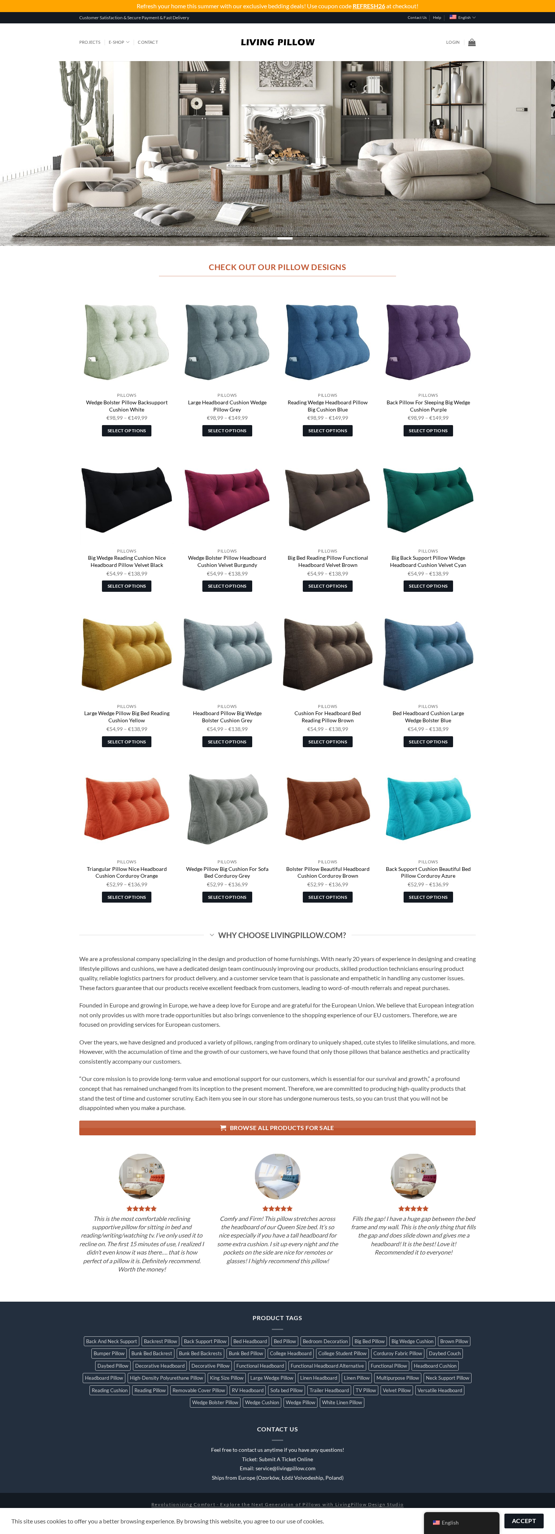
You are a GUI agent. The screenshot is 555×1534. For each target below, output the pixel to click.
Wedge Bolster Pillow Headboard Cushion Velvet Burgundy (227, 561)
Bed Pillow (285, 1341)
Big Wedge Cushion (412, 1341)
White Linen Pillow (342, 1402)
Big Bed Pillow (370, 1341)
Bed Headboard (250, 1341)
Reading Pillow (150, 1390)
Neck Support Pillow (447, 1378)
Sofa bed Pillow (286, 1390)
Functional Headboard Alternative (327, 1366)
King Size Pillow (227, 1378)
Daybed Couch (445, 1353)
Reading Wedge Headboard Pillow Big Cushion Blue (328, 406)
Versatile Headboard (440, 1390)
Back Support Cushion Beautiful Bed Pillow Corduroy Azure (428, 872)
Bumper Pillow (109, 1353)
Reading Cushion (110, 1390)
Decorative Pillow (210, 1366)
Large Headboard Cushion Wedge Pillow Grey (227, 406)
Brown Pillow (454, 1341)
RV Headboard (248, 1390)
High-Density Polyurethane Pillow (166, 1378)
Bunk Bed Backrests (200, 1353)
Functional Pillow (389, 1366)
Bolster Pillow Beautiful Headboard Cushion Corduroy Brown (328, 872)
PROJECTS (89, 42)
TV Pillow (366, 1390)
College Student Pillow (342, 1353)
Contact (148, 42)
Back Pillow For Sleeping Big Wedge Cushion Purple (428, 406)
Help (437, 17)
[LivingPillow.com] (277, 42)
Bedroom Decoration (325, 1341)
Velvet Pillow (397, 1390)
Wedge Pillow (300, 1402)
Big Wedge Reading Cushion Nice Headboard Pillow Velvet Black (127, 561)
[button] (452, 42)
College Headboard (290, 1353)
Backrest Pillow (160, 1341)
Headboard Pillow (104, 1378)
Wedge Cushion (262, 1402)
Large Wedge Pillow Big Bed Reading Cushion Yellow (127, 716)
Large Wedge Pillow (271, 1378)
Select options (127, 430)
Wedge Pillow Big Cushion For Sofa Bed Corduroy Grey (227, 872)
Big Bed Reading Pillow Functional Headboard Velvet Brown (328, 561)
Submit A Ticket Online (286, 1459)
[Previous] (21, 153)
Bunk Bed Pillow (246, 1353)
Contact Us (417, 17)
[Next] (534, 153)
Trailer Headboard (329, 1390)
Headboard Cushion (435, 1366)
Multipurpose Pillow (397, 1378)
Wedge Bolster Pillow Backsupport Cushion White (127, 406)
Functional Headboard (260, 1366)
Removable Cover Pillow (199, 1390)
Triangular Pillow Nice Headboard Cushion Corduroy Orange (127, 872)
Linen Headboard (318, 1378)
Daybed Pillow (112, 1366)
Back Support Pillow (205, 1341)
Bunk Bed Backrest (151, 1353)
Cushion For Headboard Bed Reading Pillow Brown (327, 716)
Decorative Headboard (160, 1366)
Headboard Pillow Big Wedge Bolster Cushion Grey (227, 716)
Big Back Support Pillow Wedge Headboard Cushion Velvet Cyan (428, 561)
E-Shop (116, 42)
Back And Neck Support (111, 1341)
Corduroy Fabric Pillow (397, 1353)
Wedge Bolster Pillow (215, 1402)
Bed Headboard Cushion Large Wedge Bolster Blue (428, 716)
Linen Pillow (357, 1378)
